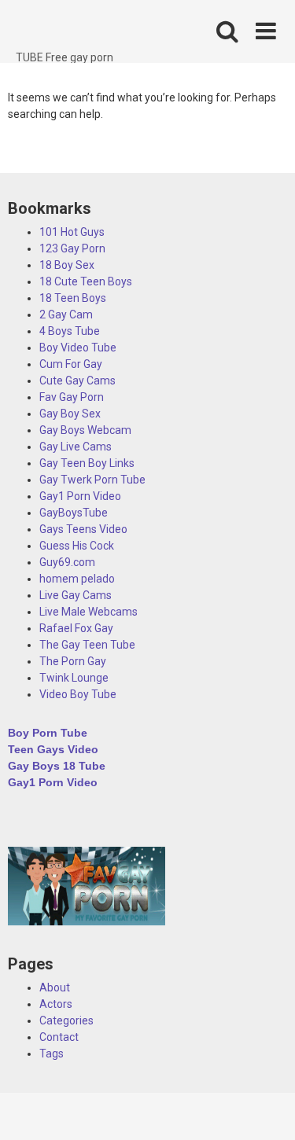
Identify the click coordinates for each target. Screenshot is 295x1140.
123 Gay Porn (72, 248)
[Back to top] (266, 1108)
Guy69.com (67, 562)
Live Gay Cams (75, 595)
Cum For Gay (70, 364)
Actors (55, 1004)
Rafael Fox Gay (76, 628)
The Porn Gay (72, 661)
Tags (51, 1053)
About (54, 987)
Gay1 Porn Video (80, 496)
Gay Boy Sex (70, 413)
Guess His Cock (76, 545)
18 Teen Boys (72, 298)
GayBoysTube (73, 512)
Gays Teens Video (83, 529)
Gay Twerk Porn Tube (92, 479)
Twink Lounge (74, 677)
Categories (66, 1020)
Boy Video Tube (77, 347)
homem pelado (77, 578)
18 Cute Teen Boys (85, 281)
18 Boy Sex (66, 265)
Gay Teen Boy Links (87, 463)
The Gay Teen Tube (87, 644)
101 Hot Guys (72, 232)
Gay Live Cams (75, 446)
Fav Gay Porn (71, 397)
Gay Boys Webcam (85, 430)
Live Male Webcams (88, 611)
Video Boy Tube (77, 694)
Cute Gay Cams (77, 380)
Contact (59, 1037)
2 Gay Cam (66, 314)
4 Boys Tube (69, 331)
